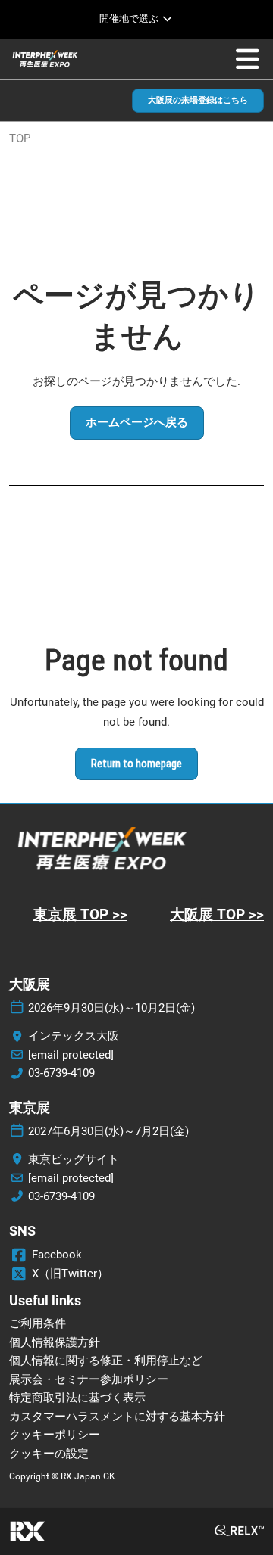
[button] (198, 101)
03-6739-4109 (61, 1073)
